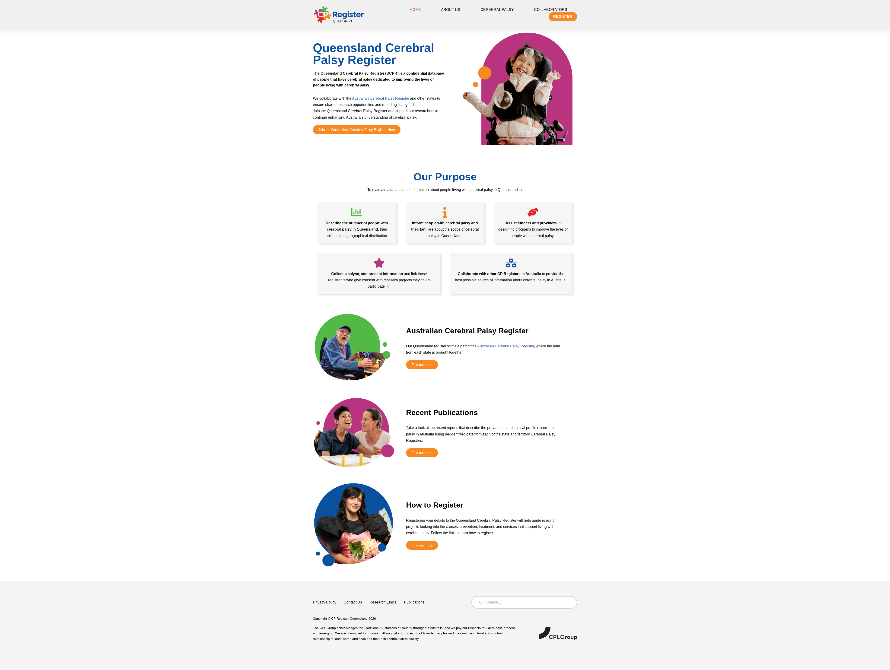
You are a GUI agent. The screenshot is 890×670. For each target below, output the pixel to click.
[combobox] (524, 602)
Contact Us (353, 602)
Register (562, 17)
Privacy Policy (324, 602)
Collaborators (550, 10)
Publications (414, 602)
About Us (450, 10)
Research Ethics (383, 602)
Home (415, 10)
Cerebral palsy (497, 10)
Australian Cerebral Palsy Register (380, 98)
